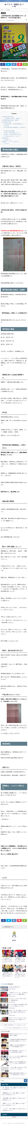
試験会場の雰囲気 (9, 130)
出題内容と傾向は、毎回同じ (11, 118)
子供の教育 (4, 984)
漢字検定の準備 (6, 122)
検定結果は (5, 138)
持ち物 (6, 125)
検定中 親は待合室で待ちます (12, 134)
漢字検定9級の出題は (8, 116)
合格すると (7, 139)
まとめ (6, 143)
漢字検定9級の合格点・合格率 (10, 120)
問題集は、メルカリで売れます (10, 141)
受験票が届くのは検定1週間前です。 (14, 123)
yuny (14, 940)
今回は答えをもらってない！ (11, 136)
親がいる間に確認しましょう (11, 132)
